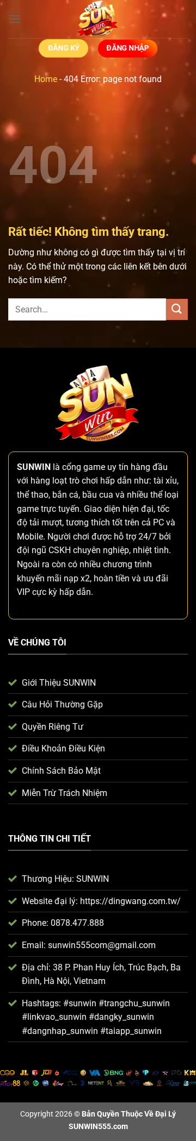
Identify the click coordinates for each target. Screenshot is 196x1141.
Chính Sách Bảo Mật (61, 771)
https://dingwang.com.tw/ (130, 901)
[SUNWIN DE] (98, 19)
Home (45, 79)
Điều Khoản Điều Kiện (63, 748)
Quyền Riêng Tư (52, 727)
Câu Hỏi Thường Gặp (62, 704)
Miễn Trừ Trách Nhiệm (64, 793)
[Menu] (14, 18)
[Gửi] (177, 309)
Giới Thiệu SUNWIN (59, 683)
